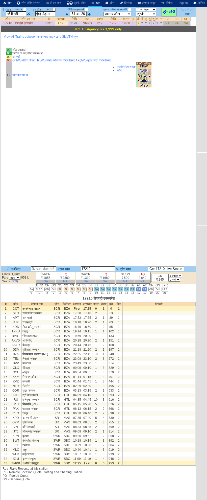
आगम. (100, 19)
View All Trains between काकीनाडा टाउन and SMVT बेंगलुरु (41, 36)
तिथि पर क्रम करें (76, 9)
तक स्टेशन (38, 9)
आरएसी (16, 57)
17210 (7, 23)
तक (87, 19)
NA (167, 23)
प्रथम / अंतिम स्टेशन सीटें (115, 9)
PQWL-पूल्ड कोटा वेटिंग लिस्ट (94, 60)
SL (186, 19)
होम (9, 3)
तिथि (74, 19)
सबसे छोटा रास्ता (126, 67)
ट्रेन (7, 19)
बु (146, 19)
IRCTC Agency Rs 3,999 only (98, 29)
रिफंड (168, 3)
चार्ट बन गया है (20, 75)
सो (138, 19)
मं (142, 19)
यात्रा (126, 19)
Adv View (187, 9)
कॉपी (119, 70)
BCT (49, 9)
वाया (187, 14)
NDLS (19, 9)
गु (149, 19)
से (49, 19)
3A (176, 19)
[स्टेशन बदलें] (29, 14)
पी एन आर (55, 3)
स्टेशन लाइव (148, 3)
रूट (97, 3)
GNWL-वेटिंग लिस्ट (23, 60)
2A (167, 19)
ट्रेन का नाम (28, 19)
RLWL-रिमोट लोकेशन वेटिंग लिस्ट (56, 60)
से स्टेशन (7, 9)
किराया (127, 3)
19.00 (126, 23)
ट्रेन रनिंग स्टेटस (30, 3)
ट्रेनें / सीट (79, 3)
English (182, 3)
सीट (111, 3)
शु (153, 19)
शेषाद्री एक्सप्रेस (24, 23)
